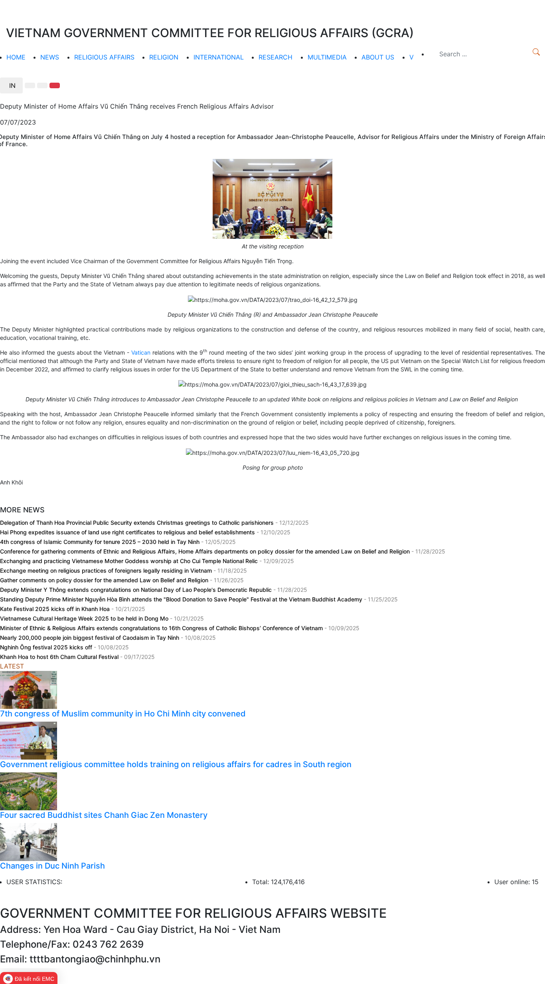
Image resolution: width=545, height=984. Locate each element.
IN (11, 85)
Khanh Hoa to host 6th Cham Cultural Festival (60, 656)
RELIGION (163, 57)
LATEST (12, 666)
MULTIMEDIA (327, 57)
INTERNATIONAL (219, 57)
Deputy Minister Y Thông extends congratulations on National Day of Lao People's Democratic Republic (136, 589)
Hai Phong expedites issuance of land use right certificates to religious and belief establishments (128, 532)
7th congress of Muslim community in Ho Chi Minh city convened (123, 713)
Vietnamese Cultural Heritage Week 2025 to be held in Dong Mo (85, 618)
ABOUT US (377, 57)
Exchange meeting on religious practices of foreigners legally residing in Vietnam (106, 570)
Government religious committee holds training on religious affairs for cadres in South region (175, 764)
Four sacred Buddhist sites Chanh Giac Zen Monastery (103, 815)
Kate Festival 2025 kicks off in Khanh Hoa (55, 608)
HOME (16, 57)
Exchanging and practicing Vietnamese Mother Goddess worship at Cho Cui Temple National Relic (129, 560)
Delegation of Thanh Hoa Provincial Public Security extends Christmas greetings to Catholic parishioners (137, 522)
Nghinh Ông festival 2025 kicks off (47, 647)
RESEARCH (275, 57)
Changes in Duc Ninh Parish (52, 866)
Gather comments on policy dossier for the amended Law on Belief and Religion (105, 580)
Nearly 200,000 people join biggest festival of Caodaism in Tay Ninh (90, 637)
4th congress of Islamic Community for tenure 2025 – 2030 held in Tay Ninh (100, 541)
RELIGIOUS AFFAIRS (104, 57)
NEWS (49, 57)
